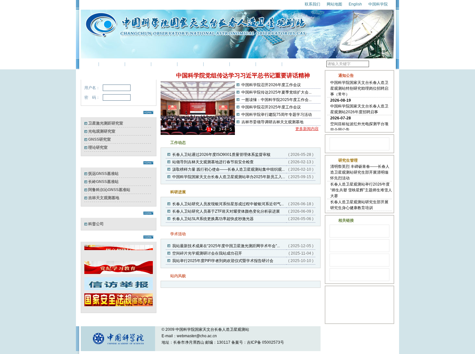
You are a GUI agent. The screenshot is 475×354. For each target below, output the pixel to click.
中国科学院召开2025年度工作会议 (271, 107)
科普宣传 (269, 64)
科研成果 (190, 64)
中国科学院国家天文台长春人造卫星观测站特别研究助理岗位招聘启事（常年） (359, 87)
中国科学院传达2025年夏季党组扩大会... (276, 92)
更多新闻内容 (304, 128)
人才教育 (216, 64)
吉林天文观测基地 (103, 198)
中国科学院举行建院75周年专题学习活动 (276, 114)
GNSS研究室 (99, 139)
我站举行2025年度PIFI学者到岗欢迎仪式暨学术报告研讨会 (222, 260)
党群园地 (242, 64)
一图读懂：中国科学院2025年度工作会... (276, 99)
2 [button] (214, 129)
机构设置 (138, 64)
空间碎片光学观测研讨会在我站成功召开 (207, 253)
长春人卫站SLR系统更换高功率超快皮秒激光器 (213, 219)
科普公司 (96, 224)
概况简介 (112, 64)
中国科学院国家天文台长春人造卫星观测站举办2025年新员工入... (228, 177)
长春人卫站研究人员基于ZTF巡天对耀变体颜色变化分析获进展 (226, 211)
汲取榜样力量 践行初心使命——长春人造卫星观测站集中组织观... (228, 169)
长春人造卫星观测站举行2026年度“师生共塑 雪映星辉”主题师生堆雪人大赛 (361, 190)
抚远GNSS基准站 (103, 173)
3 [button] (220, 129)
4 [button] (225, 129)
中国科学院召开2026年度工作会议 (271, 85)
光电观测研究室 (101, 131)
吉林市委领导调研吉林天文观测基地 (272, 122)
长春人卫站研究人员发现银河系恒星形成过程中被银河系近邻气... (228, 204)
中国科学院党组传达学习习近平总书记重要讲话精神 (243, 75)
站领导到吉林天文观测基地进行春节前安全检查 (213, 162)
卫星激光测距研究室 (105, 123)
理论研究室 (98, 147)
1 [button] (209, 129)
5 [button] (231, 129)
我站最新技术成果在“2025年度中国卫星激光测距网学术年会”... (226, 246)
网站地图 (334, 4)
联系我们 (312, 4)
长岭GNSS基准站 (103, 181)
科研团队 (164, 64)
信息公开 (295, 64)
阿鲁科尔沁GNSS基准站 (109, 189)
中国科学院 (378, 4)
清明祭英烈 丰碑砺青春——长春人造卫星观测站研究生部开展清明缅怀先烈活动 (359, 172)
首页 (89, 64)
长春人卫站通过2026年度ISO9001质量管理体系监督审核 (221, 154)
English (355, 4)
